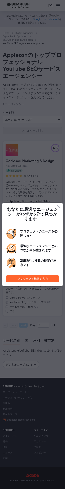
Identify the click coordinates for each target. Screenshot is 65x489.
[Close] (59, 207)
